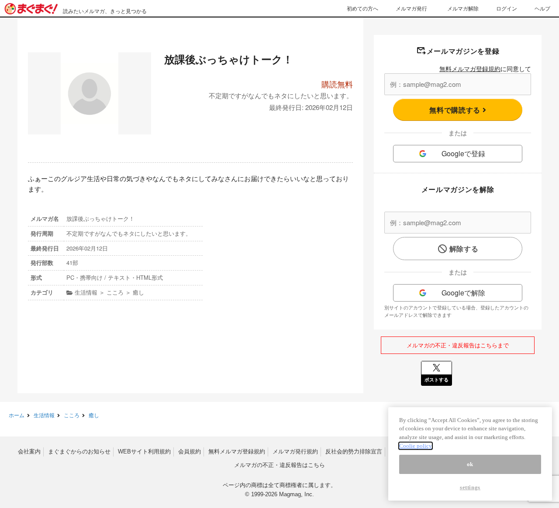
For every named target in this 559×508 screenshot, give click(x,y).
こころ (71, 415)
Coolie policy (415, 446)
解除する (464, 249)
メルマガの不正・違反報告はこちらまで (458, 345)
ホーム (16, 415)
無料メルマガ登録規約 (469, 68)
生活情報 (44, 415)
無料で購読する (455, 110)
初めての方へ (362, 8)
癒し (94, 415)
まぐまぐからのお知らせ (79, 451)
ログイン (506, 8)
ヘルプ (542, 8)
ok (470, 464)
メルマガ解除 (463, 8)
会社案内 (29, 451)
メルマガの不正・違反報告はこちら (279, 465)
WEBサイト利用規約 (144, 451)
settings (470, 487)
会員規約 (189, 451)
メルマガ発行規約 (295, 451)
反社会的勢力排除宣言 (353, 451)
